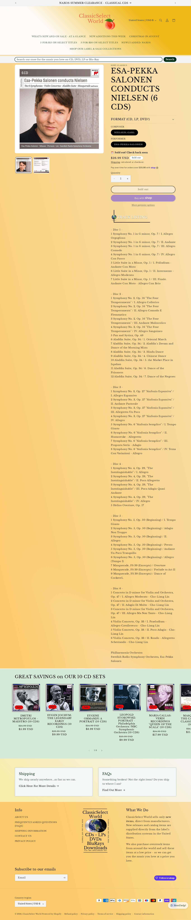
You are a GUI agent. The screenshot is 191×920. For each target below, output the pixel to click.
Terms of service (105, 914)
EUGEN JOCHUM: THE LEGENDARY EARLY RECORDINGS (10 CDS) (59, 721)
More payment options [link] (143, 205)
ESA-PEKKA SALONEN (130, 145)
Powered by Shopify (51, 914)
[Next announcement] (175, 3)
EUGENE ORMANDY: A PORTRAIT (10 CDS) (93, 718)
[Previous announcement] (16, 3)
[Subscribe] (64, 877)
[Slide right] (102, 750)
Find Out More (112, 790)
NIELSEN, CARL (126, 133)
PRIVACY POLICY (25, 841)
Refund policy (71, 914)
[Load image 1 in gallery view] (24, 165)
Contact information (144, 914)
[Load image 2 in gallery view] (41, 165)
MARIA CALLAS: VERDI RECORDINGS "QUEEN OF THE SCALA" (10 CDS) (160, 721)
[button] (160, 20)
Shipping (115, 162)
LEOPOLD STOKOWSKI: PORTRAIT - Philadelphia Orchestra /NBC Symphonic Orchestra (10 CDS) (126, 723)
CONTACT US (23, 836)
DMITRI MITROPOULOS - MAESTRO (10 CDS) (25, 718)
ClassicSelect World (32, 914)
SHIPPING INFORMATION (31, 831)
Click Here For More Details (37, 786)
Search (170, 59)
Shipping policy (123, 914)
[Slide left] (89, 750)
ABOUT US (21, 817)
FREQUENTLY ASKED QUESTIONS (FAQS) (36, 824)
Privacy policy (87, 914)
